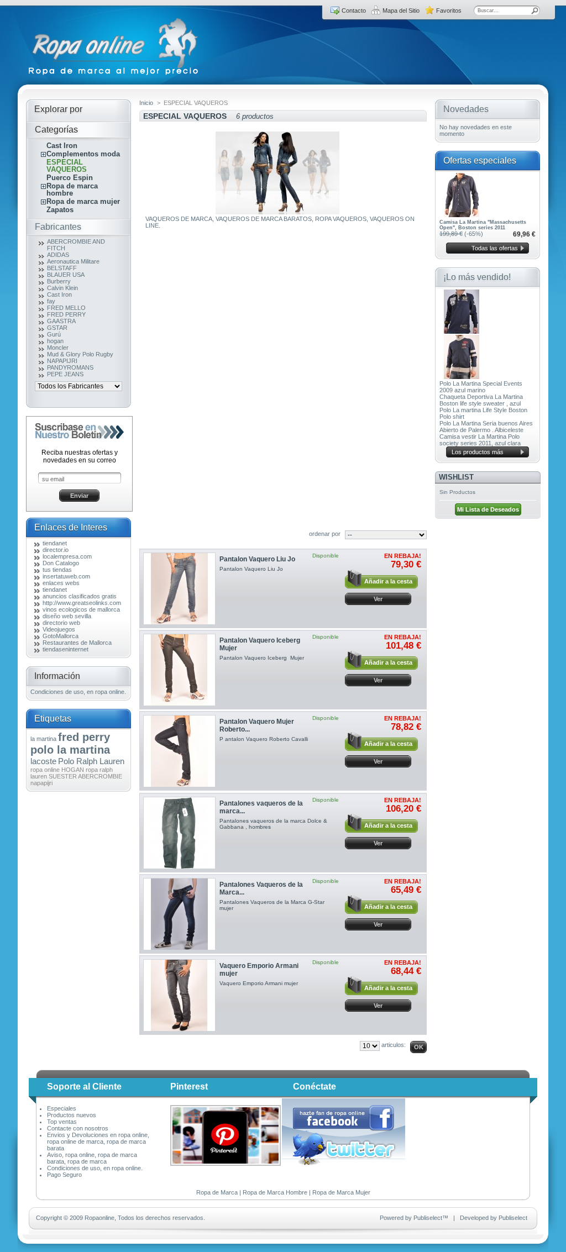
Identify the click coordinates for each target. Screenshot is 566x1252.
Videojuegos (59, 629)
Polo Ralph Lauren (91, 761)
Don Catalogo (61, 563)
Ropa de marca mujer (83, 201)
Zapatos (60, 210)
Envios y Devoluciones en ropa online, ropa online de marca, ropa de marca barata (98, 1141)
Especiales (61, 1108)
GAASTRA (61, 321)
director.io (56, 549)
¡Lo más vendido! (477, 277)
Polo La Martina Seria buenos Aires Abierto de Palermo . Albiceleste (486, 426)
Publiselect (427, 1217)
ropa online (45, 769)
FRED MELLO (66, 307)
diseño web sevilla (67, 616)
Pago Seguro (64, 1174)
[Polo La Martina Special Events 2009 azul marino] (461, 331)
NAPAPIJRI (62, 360)
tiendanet (55, 543)
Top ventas (62, 1121)
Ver (378, 599)
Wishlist (456, 477)
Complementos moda (83, 154)
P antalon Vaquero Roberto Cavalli (263, 739)
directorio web (61, 622)
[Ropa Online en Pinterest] (225, 1163)
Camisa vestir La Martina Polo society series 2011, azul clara (480, 439)
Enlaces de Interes (70, 527)
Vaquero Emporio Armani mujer (260, 983)
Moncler (58, 347)
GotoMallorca (60, 636)
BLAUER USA (66, 274)
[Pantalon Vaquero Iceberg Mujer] (179, 670)
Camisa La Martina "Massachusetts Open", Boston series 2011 (482, 224)
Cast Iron (61, 145)
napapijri (41, 783)
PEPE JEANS (65, 374)
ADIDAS (58, 254)
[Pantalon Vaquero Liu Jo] (179, 589)
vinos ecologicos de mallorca (81, 609)
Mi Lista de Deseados (488, 509)
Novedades (466, 109)
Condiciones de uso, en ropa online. (78, 691)
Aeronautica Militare (73, 261)
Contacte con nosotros (77, 1128)
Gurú (54, 334)
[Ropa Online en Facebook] (343, 1129)
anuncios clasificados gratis (80, 596)
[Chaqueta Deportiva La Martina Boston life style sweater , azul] (461, 377)
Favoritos (449, 10)
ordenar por (324, 533)
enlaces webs (61, 583)
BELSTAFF (62, 268)
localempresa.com (67, 556)
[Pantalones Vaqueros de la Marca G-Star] (179, 914)
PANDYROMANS (70, 367)
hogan (55, 341)
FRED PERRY (66, 314)
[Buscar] (535, 10)
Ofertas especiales (479, 160)
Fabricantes (58, 227)
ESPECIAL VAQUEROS (66, 165)
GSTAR (57, 327)
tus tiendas (57, 569)
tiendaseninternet (65, 649)
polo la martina (70, 750)
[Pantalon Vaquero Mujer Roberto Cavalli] (179, 751)
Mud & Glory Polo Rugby (80, 354)
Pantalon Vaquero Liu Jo (257, 559)
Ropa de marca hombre (72, 189)
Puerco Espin (69, 177)
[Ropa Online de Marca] (114, 75)
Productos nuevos (71, 1115)
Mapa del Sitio (401, 10)
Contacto (354, 10)
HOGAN (72, 769)
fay (51, 301)
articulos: (393, 1044)
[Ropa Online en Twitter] (344, 1163)
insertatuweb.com (66, 576)
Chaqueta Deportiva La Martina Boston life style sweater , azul (481, 400)
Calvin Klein (62, 288)
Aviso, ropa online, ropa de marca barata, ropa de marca (92, 1158)
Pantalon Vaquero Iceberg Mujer (261, 658)
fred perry (84, 737)
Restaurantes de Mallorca (77, 642)
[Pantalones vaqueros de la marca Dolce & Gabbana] (179, 833)
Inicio (146, 102)
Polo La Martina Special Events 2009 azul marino (480, 386)
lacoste (43, 761)
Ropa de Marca (217, 1192)
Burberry (59, 281)
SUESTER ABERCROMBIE (85, 776)
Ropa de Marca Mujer (341, 1192)
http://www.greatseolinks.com (82, 602)
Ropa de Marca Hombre (275, 1192)
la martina (43, 738)
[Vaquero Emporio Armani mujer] (179, 995)
